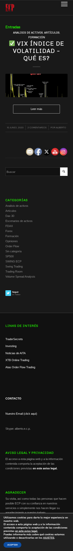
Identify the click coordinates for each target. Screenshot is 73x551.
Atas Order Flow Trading (20, 367)
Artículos (52, 32)
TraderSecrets (14, 339)
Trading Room (14, 271)
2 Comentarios (37, 127)
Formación (36, 37)
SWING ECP (13, 261)
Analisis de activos (28, 32)
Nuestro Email (14, 413)
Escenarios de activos (19, 220)
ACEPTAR (12, 544)
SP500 (9, 256)
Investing (11, 346)
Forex (9, 231)
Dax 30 (9, 215)
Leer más (36, 108)
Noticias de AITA (15, 353)
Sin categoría (13, 251)
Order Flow (12, 246)
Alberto (61, 127)
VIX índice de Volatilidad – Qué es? (38, 50)
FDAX (9, 226)
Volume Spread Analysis (20, 276)
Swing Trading (14, 266)
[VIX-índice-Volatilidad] (36, 85)
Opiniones (11, 241)
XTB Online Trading (17, 360)
